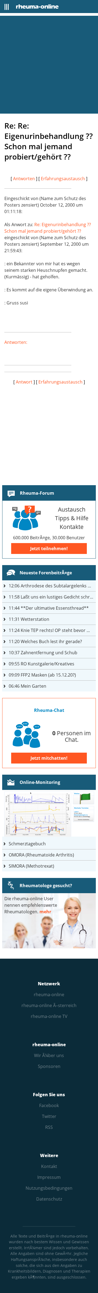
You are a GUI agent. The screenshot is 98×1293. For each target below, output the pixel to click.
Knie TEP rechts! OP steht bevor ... (49, 630)
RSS (49, 1127)
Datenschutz (49, 1199)
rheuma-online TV (49, 1016)
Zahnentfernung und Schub (43, 653)
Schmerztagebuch (27, 844)
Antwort (24, 382)
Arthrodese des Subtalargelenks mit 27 (52, 586)
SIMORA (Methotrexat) (31, 866)
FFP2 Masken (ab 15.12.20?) (42, 675)
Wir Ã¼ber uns (49, 1055)
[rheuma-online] (37, 6)
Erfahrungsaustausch (63, 179)
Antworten (24, 179)
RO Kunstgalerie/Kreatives (41, 664)
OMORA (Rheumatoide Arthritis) (41, 855)
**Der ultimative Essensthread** (49, 608)
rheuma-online (49, 995)
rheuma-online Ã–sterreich (49, 1005)
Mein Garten (27, 686)
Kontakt (49, 1166)
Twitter (49, 1116)
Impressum (49, 1177)
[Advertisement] (49, 65)
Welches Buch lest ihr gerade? (45, 641)
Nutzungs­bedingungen (49, 1188)
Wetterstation (29, 619)
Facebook (49, 1105)
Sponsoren (49, 1066)
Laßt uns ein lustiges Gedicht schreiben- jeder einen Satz (52, 597)
